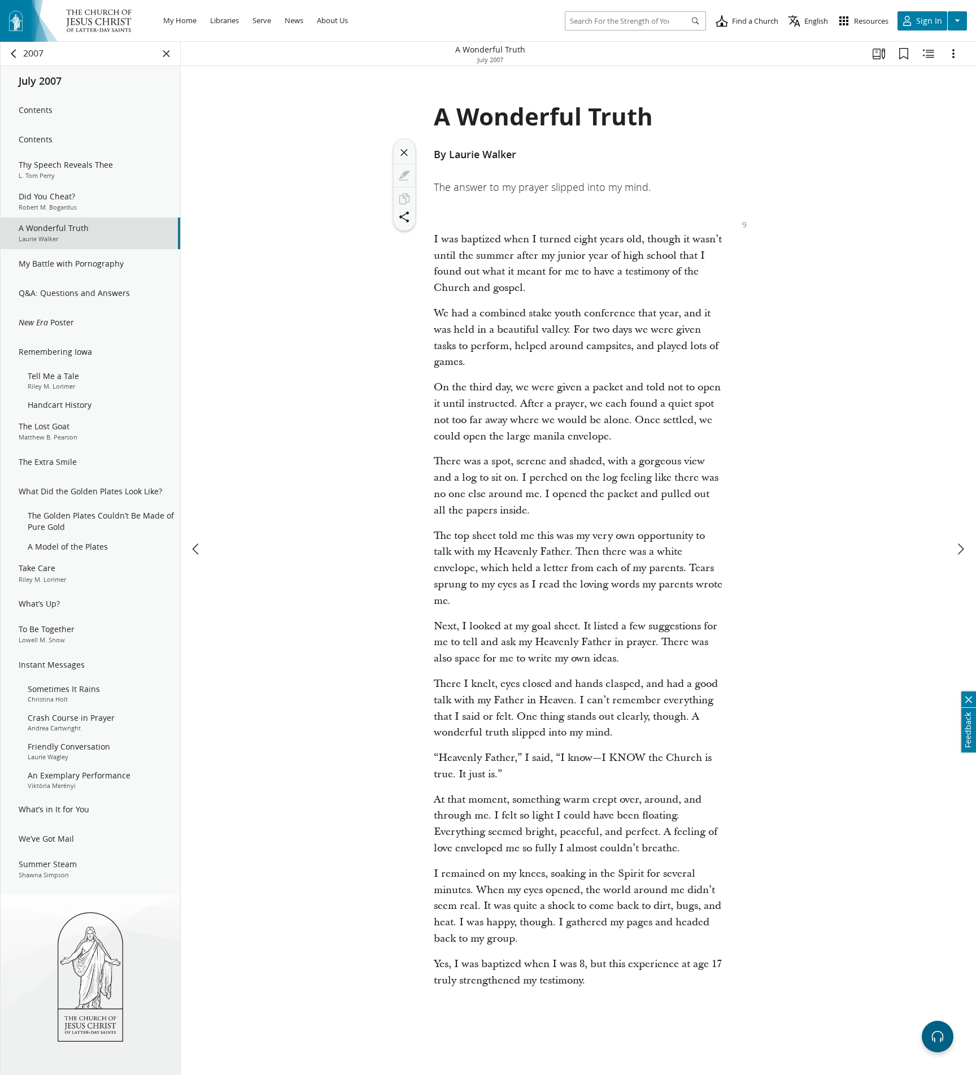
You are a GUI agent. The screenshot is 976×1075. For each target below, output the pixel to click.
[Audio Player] (937, 1036)
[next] (960, 549)
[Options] (953, 53)
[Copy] (404, 199)
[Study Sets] (879, 53)
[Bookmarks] (903, 53)
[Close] (404, 152)
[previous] (196, 549)
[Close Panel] (167, 54)
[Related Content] (928, 53)
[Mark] (404, 176)
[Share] (404, 217)
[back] (14, 54)
